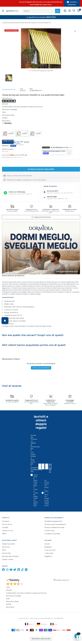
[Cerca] (57, 11)
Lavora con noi (7, 530)
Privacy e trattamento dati (54, 527)
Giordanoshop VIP (17, 157)
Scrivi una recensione (41, 368)
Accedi (47, 544)
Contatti (5, 527)
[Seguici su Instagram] (7, 570)
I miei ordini (48, 553)
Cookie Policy (49, 530)
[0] (78, 11)
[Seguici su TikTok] (22, 570)
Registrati (48, 547)
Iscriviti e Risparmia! (72, 3)
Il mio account (49, 550)
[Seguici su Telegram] (26, 570)
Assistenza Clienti (8, 544)
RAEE (4, 534)
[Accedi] (69, 11)
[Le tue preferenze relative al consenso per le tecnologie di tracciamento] (78, 637)
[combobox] (46, 466)
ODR (4, 550)
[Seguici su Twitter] (14, 570)
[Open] (5, 320)
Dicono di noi (7, 524)
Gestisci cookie (7, 559)
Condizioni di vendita (52, 534)
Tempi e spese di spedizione (55, 524)
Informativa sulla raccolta (41, 639)
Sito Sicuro (6, 547)
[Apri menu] (3, 11)
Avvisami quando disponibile (41, 169)
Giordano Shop (7, 22)
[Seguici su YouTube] (11, 570)
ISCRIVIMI (50, 466)
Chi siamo (5, 521)
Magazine (48, 556)
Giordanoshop (9, 89)
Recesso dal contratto (10, 556)
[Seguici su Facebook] (3, 570)
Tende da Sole (18, 22)
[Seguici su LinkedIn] (18, 570)
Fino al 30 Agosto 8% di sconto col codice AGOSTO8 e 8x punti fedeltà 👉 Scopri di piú (40, 3)
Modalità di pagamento (53, 521)
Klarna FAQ (6, 553)
